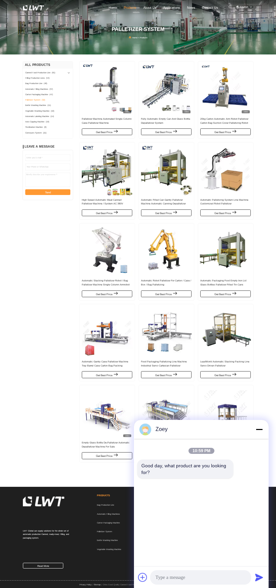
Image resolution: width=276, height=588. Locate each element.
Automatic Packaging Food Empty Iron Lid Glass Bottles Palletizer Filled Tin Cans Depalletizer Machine (223, 284)
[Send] (259, 577)
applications (171, 7)
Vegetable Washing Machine (109, 549)
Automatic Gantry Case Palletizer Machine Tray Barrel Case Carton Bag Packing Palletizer (105, 365)
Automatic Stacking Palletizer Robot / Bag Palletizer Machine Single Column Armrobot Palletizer (106, 284)
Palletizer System (104, 532)
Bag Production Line (105, 505)
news (191, 7)
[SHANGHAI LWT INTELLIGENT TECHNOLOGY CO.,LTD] (33, 7)
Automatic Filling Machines (108, 514)
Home (134, 38)
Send (48, 192)
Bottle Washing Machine (107, 540)
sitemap (97, 585)
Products (143, 38)
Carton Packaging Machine (108, 523)
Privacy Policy (85, 585)
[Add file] (142, 577)
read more (43, 566)
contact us (210, 7)
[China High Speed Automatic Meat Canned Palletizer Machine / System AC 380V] (107, 170)
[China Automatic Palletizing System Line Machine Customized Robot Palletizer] (225, 170)
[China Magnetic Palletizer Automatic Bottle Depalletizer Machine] (225, 412)
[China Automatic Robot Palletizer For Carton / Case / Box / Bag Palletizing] (166, 251)
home (113, 7)
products (130, 7)
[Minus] (259, 429)
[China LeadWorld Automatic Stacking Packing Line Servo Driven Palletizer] (225, 331)
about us (150, 7)
